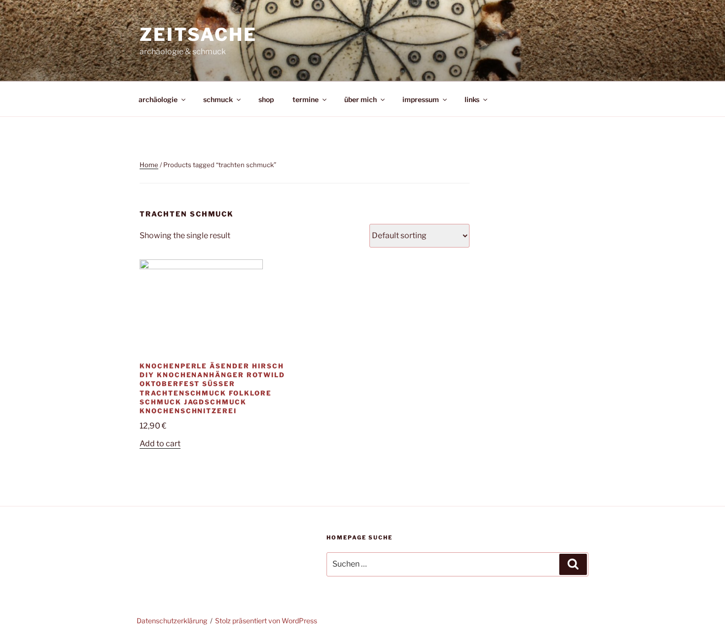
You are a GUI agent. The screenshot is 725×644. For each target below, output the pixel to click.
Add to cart (160, 443)
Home (149, 165)
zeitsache (198, 34)
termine (305, 99)
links (472, 99)
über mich (360, 99)
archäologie (158, 99)
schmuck (218, 99)
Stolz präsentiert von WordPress (266, 620)
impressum (420, 99)
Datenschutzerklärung (172, 620)
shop (266, 99)
